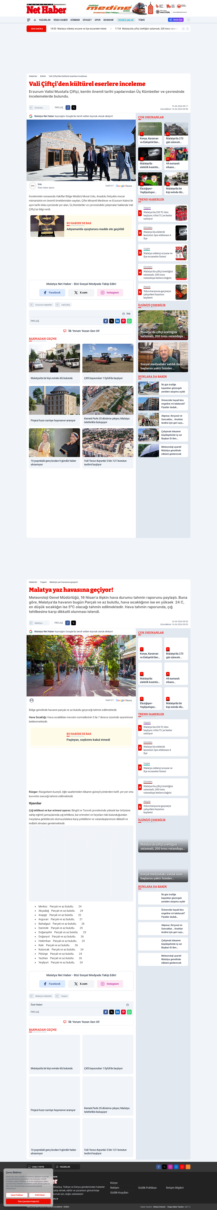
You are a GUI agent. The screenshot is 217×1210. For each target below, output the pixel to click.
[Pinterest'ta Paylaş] (123, 321)
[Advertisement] (12, 67)
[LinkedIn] (176, 1166)
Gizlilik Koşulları (119, 1192)
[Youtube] (182, 1166)
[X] (164, 1166)
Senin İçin (177, 20)
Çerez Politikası (17, 1195)
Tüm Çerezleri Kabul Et (28, 1201)
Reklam (114, 1187)
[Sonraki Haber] (187, 28)
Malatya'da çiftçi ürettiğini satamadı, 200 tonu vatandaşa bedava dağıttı (154, 28)
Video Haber (60, 20)
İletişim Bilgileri (175, 1187)
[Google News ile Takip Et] (123, 186)
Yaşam (43, 582)
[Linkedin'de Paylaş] (117, 321)
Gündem (75, 20)
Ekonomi (108, 20)
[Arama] (188, 20)
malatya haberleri (39, 623)
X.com (83, 292)
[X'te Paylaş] (73, 107)
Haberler (33, 76)
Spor (97, 20)
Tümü (141, 20)
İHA (46, 186)
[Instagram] (170, 1166)
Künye (114, 1182)
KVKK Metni (40, 1195)
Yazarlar (44, 20)
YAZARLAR (65, 1167)
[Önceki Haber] (183, 28)
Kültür (43, 76)
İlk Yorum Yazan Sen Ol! (83, 331)
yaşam (64, 996)
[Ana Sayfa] (35, 20)
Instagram (113, 292)
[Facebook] (158, 1166)
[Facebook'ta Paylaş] (68, 107)
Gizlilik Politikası (147, 1187)
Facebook (55, 292)
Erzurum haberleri (39, 108)
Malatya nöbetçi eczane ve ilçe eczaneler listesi (77, 28)
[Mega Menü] (29, 20)
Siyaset (87, 20)
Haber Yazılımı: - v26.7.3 (165, 1207)
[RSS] (188, 1166)
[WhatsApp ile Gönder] (129, 321)
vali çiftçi (65, 305)
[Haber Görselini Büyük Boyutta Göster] (81, 150)
